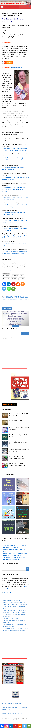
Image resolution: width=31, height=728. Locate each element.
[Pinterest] (13, 284)
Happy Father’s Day (15, 420)
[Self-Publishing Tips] (8, 527)
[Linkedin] (9, 284)
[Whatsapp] (9, 289)
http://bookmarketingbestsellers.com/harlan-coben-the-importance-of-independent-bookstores (14, 189)
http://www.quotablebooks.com (10, 271)
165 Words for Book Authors (11, 618)
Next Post (24, 333)
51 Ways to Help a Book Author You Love (14, 612)
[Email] (13, 289)
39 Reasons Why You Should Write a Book (14, 610)
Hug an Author (5, 299)
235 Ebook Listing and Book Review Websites (15, 557)
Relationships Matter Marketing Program (19, 299)
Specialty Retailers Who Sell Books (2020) (14, 602)
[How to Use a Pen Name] (22, 485)
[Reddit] (18, 284)
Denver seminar (13, 297)
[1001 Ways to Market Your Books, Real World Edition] (20, 399)
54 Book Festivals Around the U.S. (12, 600)
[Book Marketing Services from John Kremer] (8, 485)
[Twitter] (4, 289)
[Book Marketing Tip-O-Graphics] (22, 499)
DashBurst (7, 297)
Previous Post (7, 308)
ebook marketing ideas (23, 297)
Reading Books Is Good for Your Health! (13, 713)
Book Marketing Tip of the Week (12, 296)
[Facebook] (4, 284)
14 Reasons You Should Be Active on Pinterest (15, 604)
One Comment (5, 330)
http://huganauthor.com (17, 67)
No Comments (5, 340)
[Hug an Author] (7, 64)
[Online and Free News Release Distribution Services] (22, 527)
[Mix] (22, 284)
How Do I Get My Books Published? (11, 703)
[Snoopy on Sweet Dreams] (8, 499)
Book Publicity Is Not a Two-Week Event (14, 329)
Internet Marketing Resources (11, 559)
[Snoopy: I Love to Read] (8, 513)
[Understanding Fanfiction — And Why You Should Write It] (22, 513)
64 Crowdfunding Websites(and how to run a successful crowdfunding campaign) (14, 549)
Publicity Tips (16, 326)
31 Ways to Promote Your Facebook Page (14, 545)
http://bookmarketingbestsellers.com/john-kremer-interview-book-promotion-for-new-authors (14, 160)
